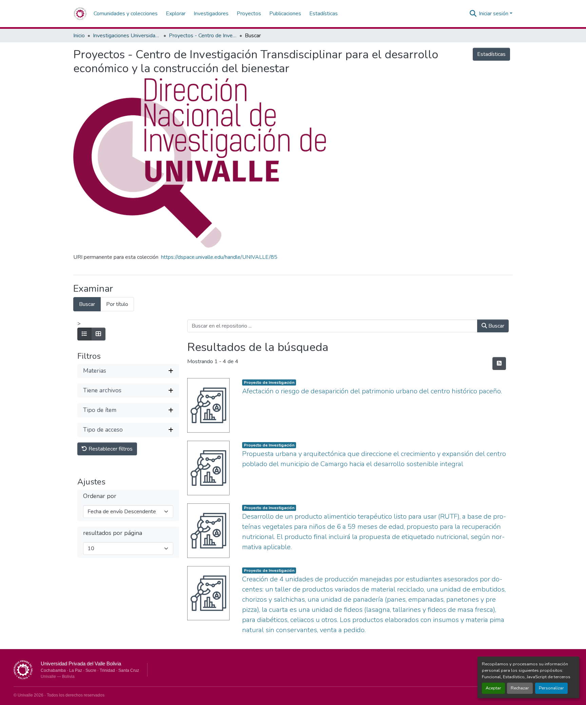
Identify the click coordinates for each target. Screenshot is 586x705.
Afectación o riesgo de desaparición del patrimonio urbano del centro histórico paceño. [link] (372, 391)
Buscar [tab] (87, 304)
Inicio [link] (79, 35)
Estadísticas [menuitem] (323, 13)
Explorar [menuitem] (175, 13)
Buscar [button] (495, 326)
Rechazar (520, 688)
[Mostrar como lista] (84, 334)
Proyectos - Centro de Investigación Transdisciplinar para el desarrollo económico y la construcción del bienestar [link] (203, 35)
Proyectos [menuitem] (249, 13)
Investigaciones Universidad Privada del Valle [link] (127, 35)
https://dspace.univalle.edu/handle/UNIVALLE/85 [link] (219, 257)
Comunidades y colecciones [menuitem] (126, 13)
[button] (80, 13)
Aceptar (493, 688)
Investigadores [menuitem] (211, 13)
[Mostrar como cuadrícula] (98, 334)
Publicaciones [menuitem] (285, 13)
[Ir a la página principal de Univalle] (23, 669)
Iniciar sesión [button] (494, 13)
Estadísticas (491, 54)
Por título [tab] (117, 304)
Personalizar (551, 688)
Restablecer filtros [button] (110, 449)
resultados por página (112, 533)
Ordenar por (99, 496)
